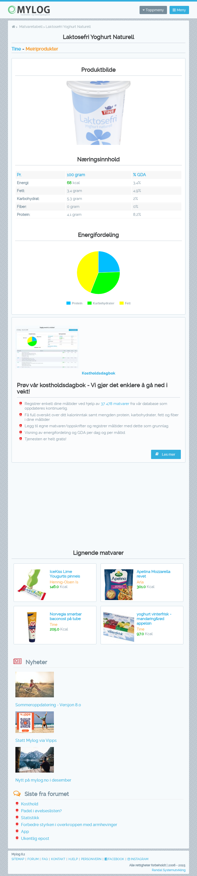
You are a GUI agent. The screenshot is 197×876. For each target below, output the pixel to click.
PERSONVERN (91, 859)
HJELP (73, 859)
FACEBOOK (115, 859)
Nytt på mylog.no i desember (43, 780)
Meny (181, 10)
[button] (166, 454)
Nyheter (36, 662)
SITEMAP (18, 859)
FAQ (45, 859)
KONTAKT (58, 859)
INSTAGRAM (139, 859)
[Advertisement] (98, 505)
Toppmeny (154, 10)
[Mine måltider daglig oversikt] (47, 367)
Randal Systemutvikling (168, 870)
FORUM (32, 859)
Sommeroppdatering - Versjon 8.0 (48, 704)
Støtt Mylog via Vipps (36, 740)
